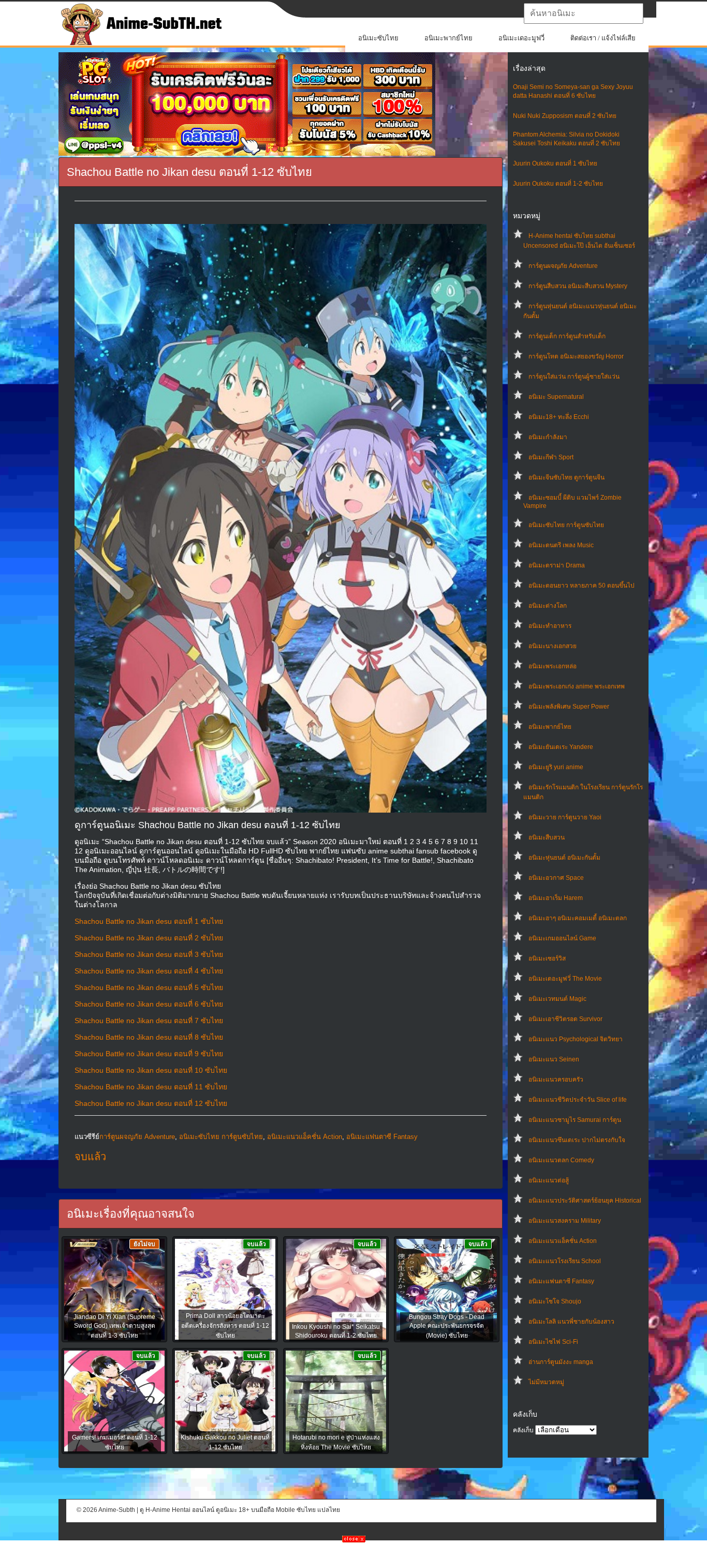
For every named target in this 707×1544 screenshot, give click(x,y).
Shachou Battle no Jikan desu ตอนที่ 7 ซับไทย (149, 1020)
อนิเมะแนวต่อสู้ (548, 1180)
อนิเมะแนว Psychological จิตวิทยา (575, 1039)
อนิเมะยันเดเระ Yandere (560, 747)
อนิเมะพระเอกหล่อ (552, 666)
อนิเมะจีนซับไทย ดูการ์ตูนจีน (566, 477)
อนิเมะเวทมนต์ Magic (557, 998)
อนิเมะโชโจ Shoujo (554, 1301)
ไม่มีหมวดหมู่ (546, 1382)
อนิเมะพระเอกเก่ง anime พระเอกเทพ (576, 686)
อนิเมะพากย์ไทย (448, 38)
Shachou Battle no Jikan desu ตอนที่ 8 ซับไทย (149, 1037)
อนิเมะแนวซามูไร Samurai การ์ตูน (574, 1119)
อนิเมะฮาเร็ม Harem (555, 898)
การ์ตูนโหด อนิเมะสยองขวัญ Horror (576, 356)
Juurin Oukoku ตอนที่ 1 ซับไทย (555, 163)
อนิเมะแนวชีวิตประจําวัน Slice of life (577, 1099)
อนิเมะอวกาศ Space (556, 877)
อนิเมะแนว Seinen (553, 1059)
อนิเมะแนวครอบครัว (555, 1079)
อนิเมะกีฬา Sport (550, 457)
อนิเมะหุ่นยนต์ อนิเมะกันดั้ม (564, 857)
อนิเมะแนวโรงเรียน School (564, 1261)
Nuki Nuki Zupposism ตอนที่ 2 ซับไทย (564, 115)
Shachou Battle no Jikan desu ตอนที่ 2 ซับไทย (149, 938)
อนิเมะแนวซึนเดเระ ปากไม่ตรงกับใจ (576, 1140)
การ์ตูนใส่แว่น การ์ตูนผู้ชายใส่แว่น (574, 376)
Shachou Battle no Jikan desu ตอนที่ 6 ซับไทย (149, 1004)
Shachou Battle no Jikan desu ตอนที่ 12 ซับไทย (151, 1103)
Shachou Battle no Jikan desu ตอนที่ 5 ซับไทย (149, 987)
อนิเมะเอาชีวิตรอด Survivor (565, 1019)
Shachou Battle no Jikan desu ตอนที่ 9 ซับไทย (149, 1054)
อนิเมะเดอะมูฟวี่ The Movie (565, 978)
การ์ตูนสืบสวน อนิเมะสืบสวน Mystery (577, 286)
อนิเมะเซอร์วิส (547, 958)
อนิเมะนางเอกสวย (552, 646)
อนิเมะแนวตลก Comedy (561, 1160)
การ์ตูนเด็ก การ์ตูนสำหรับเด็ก (567, 336)
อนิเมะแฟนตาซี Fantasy (561, 1281)
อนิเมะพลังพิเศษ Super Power (568, 706)
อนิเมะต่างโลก (547, 605)
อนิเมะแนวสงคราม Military (564, 1220)
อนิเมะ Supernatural (556, 396)
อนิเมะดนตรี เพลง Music (561, 545)
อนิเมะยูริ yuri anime (555, 767)
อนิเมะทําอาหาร (549, 625)
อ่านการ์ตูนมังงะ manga (560, 1362)
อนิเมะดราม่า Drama (556, 565)
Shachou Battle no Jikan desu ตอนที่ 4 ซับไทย (149, 971)
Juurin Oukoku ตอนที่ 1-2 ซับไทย (558, 183)
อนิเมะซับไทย (378, 38)
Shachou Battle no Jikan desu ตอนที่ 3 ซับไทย (149, 954)
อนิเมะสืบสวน (546, 837)
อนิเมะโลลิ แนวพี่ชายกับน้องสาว (571, 1321)
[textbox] (583, 13)
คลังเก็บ (523, 1430)
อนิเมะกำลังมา (547, 437)
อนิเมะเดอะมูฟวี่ (521, 38)
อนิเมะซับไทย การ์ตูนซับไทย (566, 525)
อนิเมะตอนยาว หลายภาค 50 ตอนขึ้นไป (581, 585)
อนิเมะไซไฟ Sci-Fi (553, 1341)
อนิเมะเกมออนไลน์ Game (562, 938)
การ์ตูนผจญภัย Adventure (563, 265)
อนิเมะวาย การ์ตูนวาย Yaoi (564, 817)
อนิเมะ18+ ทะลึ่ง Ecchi (558, 417)
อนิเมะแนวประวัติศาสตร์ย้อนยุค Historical (584, 1200)
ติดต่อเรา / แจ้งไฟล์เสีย (603, 38)
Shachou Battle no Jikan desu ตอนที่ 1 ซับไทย (149, 921)
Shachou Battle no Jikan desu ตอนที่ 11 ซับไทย (151, 1087)
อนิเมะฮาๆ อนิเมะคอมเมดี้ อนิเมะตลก (577, 918)
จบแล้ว (90, 1156)
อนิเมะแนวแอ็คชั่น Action (562, 1241)
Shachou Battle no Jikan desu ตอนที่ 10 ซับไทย (151, 1070)
